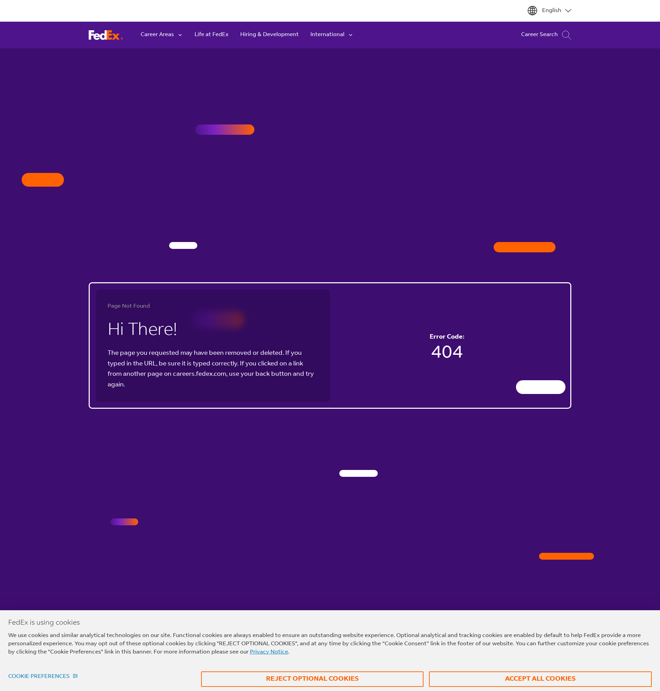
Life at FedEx (212, 34)
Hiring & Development (269, 34)
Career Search (539, 34)
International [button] (327, 34)
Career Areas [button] (157, 34)
